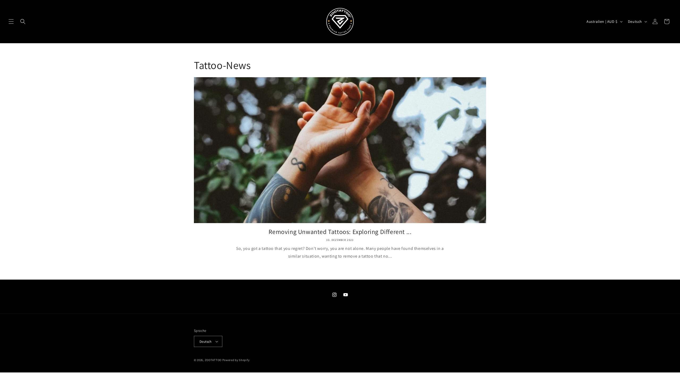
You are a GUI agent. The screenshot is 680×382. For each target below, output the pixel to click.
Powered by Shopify (236, 360)
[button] (11, 21)
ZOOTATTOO (213, 360)
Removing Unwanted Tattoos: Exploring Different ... (340, 232)
